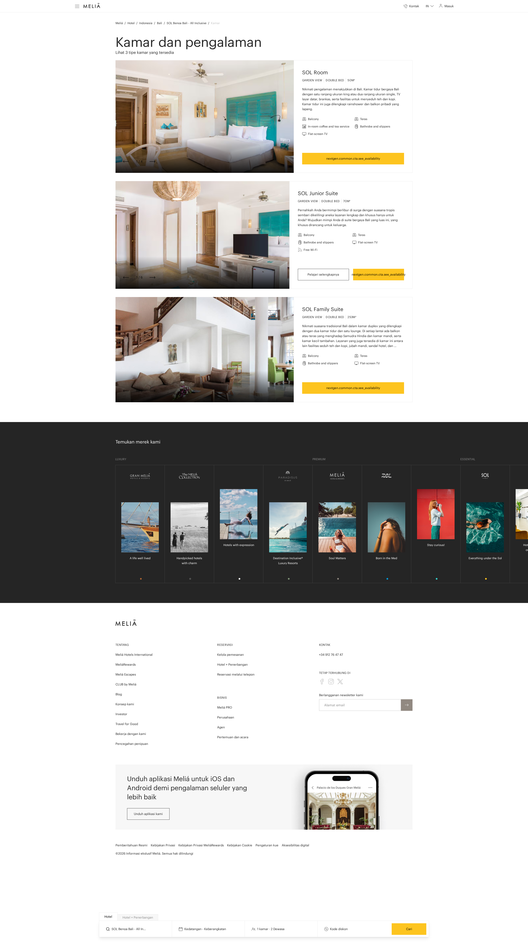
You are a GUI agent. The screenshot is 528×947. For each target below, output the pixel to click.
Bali (159, 23)
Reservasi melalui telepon (236, 674)
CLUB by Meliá (126, 684)
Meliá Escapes (126, 674)
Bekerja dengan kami (131, 734)
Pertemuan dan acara (232, 737)
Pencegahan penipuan (132, 744)
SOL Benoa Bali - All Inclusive (186, 23)
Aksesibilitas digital (295, 845)
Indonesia (145, 23)
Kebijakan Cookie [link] (239, 845)
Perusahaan (225, 717)
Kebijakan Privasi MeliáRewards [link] (201, 845)
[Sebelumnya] (126, 161)
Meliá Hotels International (134, 655)
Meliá (119, 23)
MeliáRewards (126, 664)
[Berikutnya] (152, 161)
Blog (119, 694)
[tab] (108, 916)
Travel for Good (127, 724)
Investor (121, 714)
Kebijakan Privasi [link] (163, 845)
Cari (409, 929)
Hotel (131, 23)
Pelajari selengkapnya (323, 274)
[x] (340, 681)
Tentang (122, 645)
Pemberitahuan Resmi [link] (131, 845)
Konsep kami (125, 704)
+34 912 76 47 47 (331, 655)
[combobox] (429, 6)
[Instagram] (331, 681)
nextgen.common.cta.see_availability (353, 158)
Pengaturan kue (267, 845)
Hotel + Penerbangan (232, 664)
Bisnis (222, 697)
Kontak (325, 645)
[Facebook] (322, 681)
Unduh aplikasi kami (148, 814)
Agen (221, 727)
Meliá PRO (224, 707)
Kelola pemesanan (230, 655)
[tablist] (264, 917)
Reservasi (225, 645)
